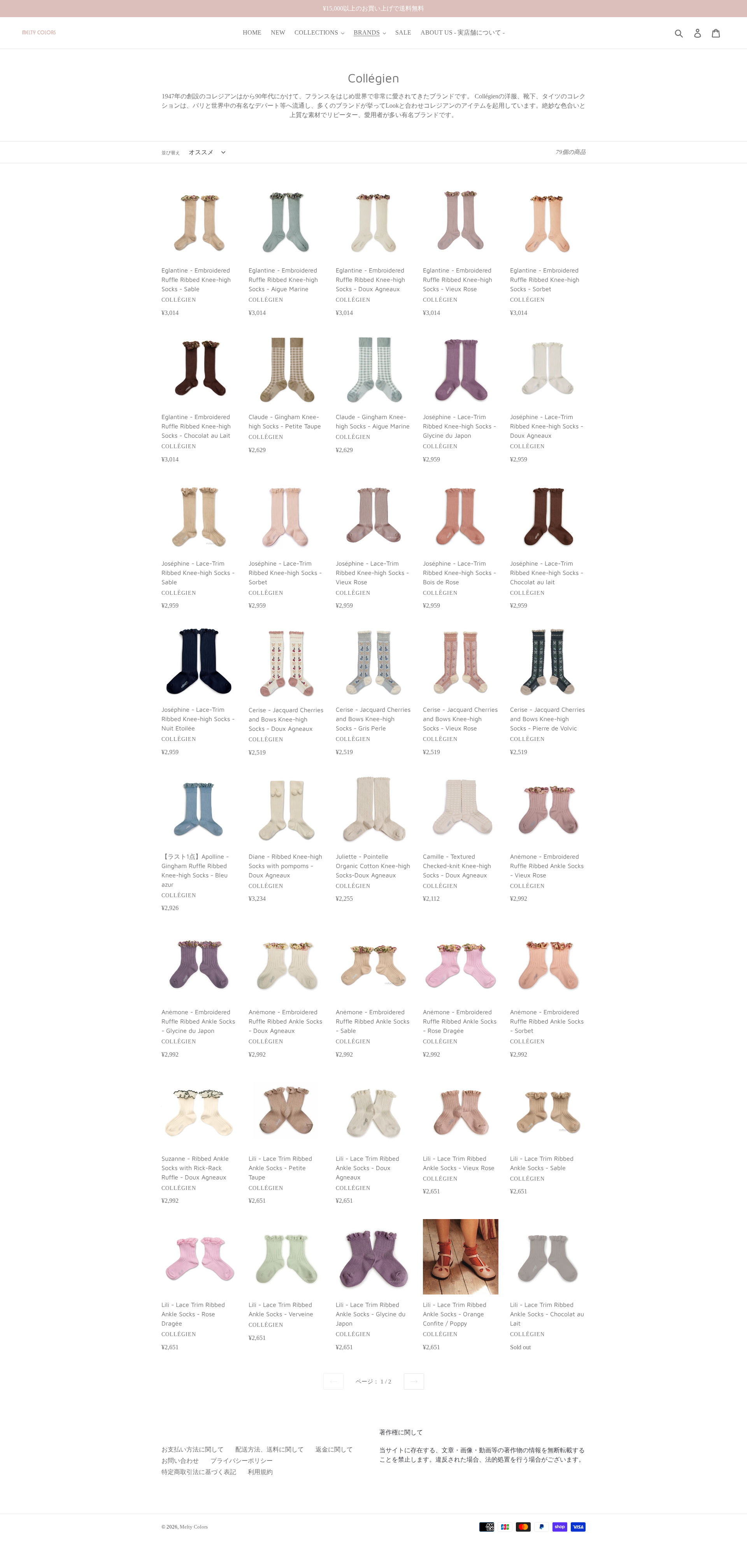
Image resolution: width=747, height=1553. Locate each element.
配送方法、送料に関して (269, 1449)
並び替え (170, 152)
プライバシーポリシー (241, 1460)
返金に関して (334, 1449)
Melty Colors (194, 1527)
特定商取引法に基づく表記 (198, 1472)
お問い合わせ (180, 1460)
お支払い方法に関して (192, 1449)
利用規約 (260, 1472)
